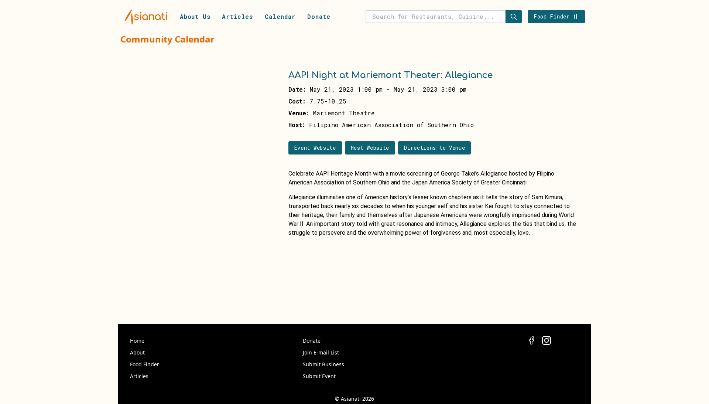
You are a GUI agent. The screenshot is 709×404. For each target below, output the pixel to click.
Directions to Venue (434, 147)
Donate (318, 16)
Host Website (370, 147)
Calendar (280, 16)
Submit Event (319, 376)
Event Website (315, 147)
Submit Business (323, 364)
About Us (195, 16)
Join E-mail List (321, 352)
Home (137, 340)
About (137, 352)
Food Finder (144, 364)
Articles (237, 16)
